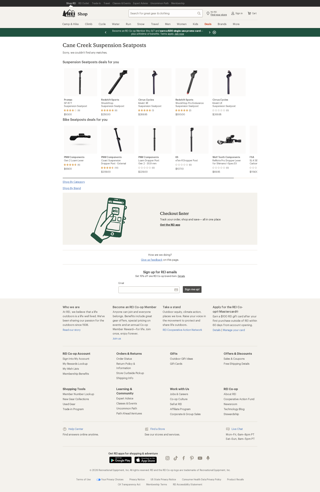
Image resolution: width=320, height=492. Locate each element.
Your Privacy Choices (112, 479)
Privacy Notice (137, 479)
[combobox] (166, 13)
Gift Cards (176, 363)
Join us (117, 338)
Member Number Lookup (78, 394)
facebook (183, 458)
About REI (230, 394)
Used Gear (69, 404)
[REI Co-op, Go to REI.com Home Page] (68, 13)
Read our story (71, 329)
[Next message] (210, 32)
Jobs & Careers (179, 394)
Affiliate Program (180, 409)
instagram (167, 458)
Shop (82, 13)
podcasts (208, 458)
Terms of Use (83, 479)
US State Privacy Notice (163, 479)
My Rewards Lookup (75, 363)
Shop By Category (74, 181)
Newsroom (230, 404)
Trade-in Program (73, 409)
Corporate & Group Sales (185, 414)
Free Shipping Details (237, 363)
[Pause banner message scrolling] (214, 32)
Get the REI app (170, 224)
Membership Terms (156, 484)
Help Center (75, 428)
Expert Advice (124, 398)
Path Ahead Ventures (129, 413)
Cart (254, 13)
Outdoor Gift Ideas (181, 358)
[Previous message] (106, 32)
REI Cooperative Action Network (182, 329)
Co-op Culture (179, 399)
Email (121, 283)
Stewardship (231, 414)
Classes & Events (126, 403)
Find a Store (157, 428)
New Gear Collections (76, 399)
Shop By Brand (72, 188)
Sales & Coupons (234, 358)
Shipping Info (124, 378)
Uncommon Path (126, 408)
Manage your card (234, 330)
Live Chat (237, 428)
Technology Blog (234, 409)
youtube (200, 458)
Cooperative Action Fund (239, 399)
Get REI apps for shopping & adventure (133, 453)
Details (181, 276)
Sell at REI (176, 404)
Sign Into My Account (76, 358)
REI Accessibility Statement (187, 484)
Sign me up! (192, 289)
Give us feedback (151, 259)
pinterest (192, 458)
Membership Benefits (76, 373)
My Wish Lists (71, 368)
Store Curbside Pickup (130, 373)
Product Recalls (235, 479)
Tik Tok (175, 458)
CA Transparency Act (129, 484)
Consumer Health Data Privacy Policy (201, 479)
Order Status (124, 358)
